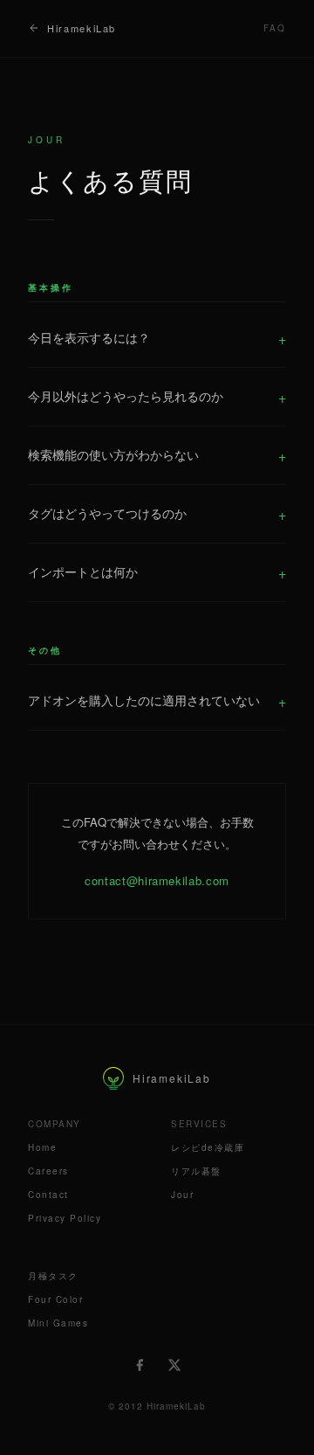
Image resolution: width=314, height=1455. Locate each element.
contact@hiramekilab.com (157, 880)
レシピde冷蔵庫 (207, 1147)
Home (42, 1147)
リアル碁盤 (196, 1171)
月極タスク (53, 1276)
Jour (182, 1194)
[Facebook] (140, 1365)
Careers (48, 1171)
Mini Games (58, 1323)
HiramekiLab (81, 28)
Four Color (55, 1299)
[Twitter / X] (174, 1365)
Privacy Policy (64, 1218)
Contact (48, 1194)
